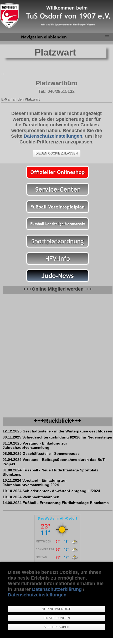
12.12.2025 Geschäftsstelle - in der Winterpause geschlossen (57, 431)
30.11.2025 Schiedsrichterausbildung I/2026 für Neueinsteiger (57, 437)
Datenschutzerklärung (57, 589)
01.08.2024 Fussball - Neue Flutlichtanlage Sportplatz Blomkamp (50, 472)
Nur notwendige (56, 609)
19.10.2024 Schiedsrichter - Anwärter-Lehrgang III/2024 (51, 491)
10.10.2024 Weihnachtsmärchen (31, 497)
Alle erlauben (57, 627)
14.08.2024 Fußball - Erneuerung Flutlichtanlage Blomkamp (56, 503)
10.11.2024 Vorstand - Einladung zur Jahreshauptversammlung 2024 (35, 482)
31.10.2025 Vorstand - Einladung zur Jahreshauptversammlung (35, 445)
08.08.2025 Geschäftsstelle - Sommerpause (41, 453)
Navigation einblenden (44, 36)
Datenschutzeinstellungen (53, 136)
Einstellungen (56, 618)
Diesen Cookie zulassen (56, 153)
